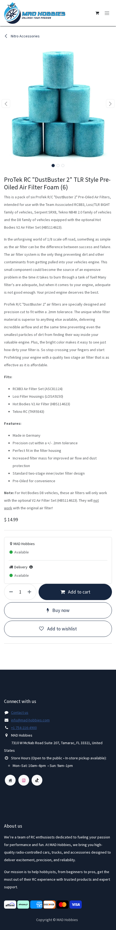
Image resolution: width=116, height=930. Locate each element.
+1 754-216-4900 (24, 727)
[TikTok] (37, 780)
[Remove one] (10, 592)
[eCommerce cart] (97, 13)
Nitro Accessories (25, 36)
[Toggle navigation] (107, 13)
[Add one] (30, 592)
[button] (6, 103)
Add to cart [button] (78, 592)
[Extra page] (10, 780)
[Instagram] (23, 780)
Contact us (19, 712)
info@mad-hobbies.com (30, 720)
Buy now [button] (60, 610)
